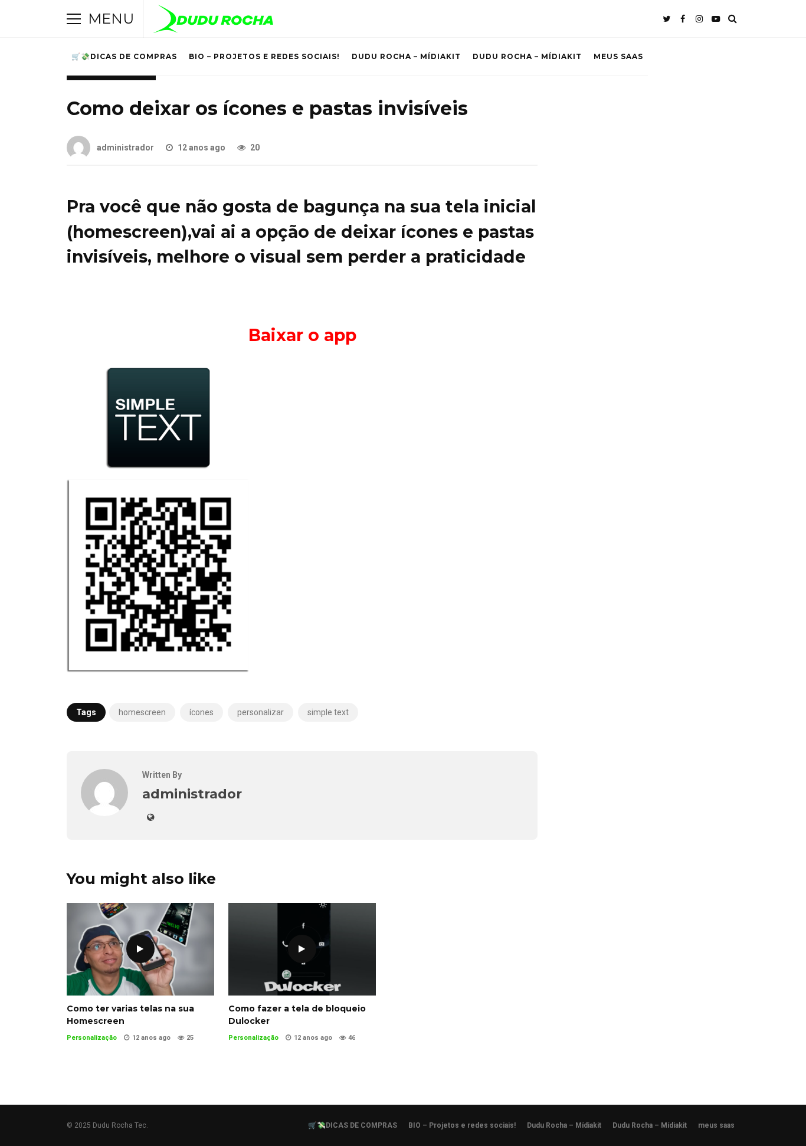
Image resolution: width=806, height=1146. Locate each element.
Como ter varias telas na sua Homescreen (140, 949)
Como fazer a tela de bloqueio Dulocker (302, 949)
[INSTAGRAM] (699, 19)
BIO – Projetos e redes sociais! (264, 56)
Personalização (92, 1038)
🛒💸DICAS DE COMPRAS (124, 56)
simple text (328, 712)
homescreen (142, 712)
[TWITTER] (666, 19)
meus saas (618, 56)
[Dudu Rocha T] (213, 21)
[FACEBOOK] (683, 19)
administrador (125, 147)
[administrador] (104, 812)
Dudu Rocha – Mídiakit (406, 56)
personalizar (260, 712)
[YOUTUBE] (716, 19)
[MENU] (74, 19)
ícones (201, 712)
